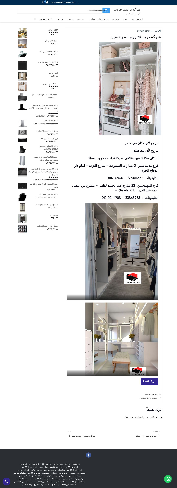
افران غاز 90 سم (56, 467)
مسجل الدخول (143, 417)
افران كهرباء (43, 467)
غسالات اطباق (36, 476)
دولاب (72, 473)
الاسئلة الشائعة (46, 19)
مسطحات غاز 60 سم (24, 479)
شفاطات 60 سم (34, 473)
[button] (168, 479)
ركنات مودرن (64, 473)
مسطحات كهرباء (61, 482)
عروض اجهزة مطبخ (60, 476)
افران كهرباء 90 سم (74, 470)
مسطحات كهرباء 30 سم (43, 482)
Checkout (76, 464)
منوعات (60, 19)
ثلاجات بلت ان (29, 470)
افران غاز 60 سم (71, 467)
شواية (78, 476)
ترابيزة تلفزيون (50, 470)
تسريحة (40, 470)
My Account (56, 2)
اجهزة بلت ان (137, 19)
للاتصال (145, 381)
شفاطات (45, 473)
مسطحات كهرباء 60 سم (23, 482)
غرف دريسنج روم (145, 398)
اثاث (125, 19)
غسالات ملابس (24, 476)
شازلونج (54, 473)
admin (143, 31)
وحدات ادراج (38, 484)
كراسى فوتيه (79, 479)
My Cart (49, 464)
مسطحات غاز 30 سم (41, 479)
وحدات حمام (103, 19)
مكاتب (47, 484)
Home (67, 464)
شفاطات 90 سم (20, 473)
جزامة (19, 470)
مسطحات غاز (56, 479)
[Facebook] (43, 2)
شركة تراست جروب (127, 9)
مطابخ (92, 19)
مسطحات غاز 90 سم (77, 482)
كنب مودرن (67, 479)
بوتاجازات (61, 470)
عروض (70, 19)
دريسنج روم (81, 19)
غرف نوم (115, 19)
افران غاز (23, 464)
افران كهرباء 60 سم (29, 467)
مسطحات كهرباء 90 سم (67, 484)
